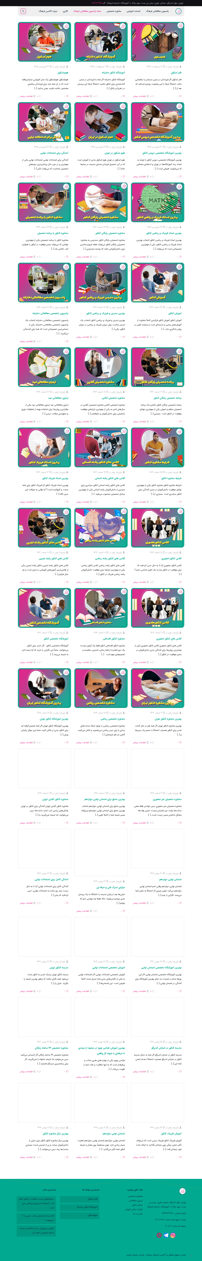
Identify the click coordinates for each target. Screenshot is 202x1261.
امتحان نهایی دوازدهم (170, 879)
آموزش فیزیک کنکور (171, 1134)
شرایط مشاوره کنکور (171, 478)
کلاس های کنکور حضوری (169, 639)
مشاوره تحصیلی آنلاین (113, 398)
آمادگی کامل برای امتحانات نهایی (51, 879)
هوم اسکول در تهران (115, 153)
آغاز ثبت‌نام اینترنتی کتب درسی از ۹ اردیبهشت (38, 1218)
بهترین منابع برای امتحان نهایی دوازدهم (104, 799)
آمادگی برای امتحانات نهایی (54, 153)
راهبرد (129, 1255)
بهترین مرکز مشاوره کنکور (55, 1134)
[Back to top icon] (190, 1256)
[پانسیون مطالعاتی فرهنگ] (178, 11)
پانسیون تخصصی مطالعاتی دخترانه (50, 313)
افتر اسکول (176, 73)
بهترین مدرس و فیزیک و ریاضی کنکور (105, 313)
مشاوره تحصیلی (135, 1196)
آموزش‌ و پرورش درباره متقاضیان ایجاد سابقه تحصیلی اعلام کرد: (37, 1230)
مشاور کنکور (137, 1205)
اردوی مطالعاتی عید (58, 398)
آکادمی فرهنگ (159, 1255)
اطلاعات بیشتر (139, 96)
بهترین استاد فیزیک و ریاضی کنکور (164, 233)
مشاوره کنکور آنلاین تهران (55, 799)
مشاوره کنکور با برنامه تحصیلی (52, 233)
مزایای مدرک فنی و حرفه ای (111, 887)
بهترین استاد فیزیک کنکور (55, 478)
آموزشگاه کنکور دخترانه (113, 73)
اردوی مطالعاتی (136, 1200)
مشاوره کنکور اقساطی (114, 639)
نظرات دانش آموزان (134, 1209)
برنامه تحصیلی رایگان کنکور (168, 398)
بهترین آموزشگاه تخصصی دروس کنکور (162, 153)
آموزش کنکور (175, 313)
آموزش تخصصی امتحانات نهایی (108, 968)
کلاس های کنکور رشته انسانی (110, 478)
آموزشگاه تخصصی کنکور (55, 639)
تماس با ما (138, 1213)
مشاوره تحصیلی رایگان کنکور (110, 233)
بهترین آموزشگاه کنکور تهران (54, 719)
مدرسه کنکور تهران (59, 968)
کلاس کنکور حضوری (171, 558)
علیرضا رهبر (173, 66)
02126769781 (97, 3)
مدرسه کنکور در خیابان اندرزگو (167, 1048)
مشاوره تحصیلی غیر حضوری (167, 799)
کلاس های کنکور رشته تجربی (53, 558)
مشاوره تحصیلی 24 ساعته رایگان (51, 1048)
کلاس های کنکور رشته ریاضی (110, 558)
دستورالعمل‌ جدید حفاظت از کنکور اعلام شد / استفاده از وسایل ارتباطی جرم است (36, 1203)
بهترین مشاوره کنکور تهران (168, 719)
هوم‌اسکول (62, 73)
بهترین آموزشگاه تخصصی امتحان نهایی (161, 968)
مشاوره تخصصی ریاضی (113, 719)
